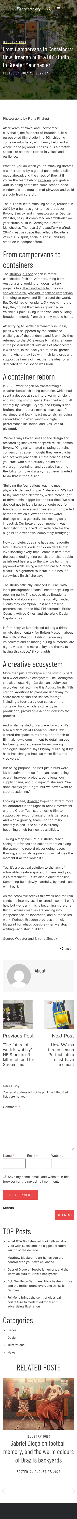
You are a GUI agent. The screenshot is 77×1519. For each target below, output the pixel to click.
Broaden (50, 133)
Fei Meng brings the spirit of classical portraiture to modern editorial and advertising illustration (34, 1302)
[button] (3, 1491)
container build (14, 706)
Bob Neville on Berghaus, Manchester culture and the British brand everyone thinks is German (40, 1285)
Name (8, 1156)
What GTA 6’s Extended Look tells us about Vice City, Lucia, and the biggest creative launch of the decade (38, 1245)
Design (12, 1337)
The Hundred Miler (36, 288)
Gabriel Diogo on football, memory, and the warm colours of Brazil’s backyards (38, 1451)
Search (8, 1208)
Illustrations (16, 1345)
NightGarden (34, 683)
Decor (12, 1330)
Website (57, 1156)
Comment (11, 1107)
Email (32, 1156)
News (11, 1352)
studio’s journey (21, 274)
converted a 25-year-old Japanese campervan (38, 293)
